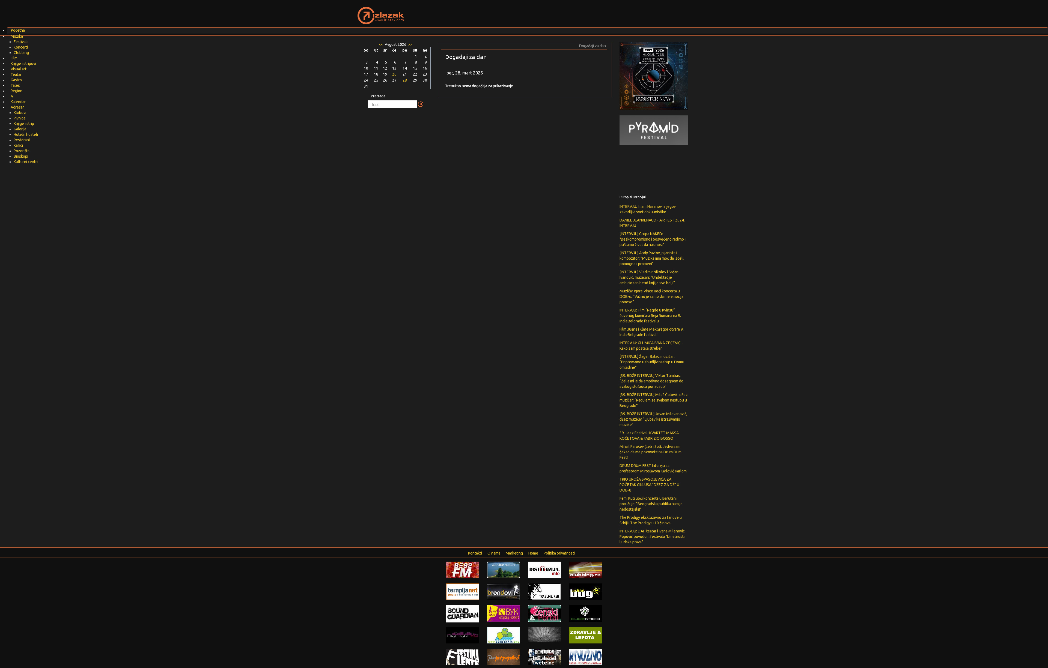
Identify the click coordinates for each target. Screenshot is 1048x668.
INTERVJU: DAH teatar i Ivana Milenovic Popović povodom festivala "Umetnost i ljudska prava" (652, 536)
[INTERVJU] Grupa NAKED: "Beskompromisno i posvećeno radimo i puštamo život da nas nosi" (653, 239)
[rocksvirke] (544, 634)
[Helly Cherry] (544, 657)
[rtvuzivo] (585, 657)
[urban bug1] (585, 591)
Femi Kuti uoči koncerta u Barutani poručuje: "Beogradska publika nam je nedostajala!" (651, 503)
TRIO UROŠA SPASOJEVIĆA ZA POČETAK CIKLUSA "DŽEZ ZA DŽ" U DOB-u (649, 484)
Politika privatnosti (559, 553)
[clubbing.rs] (585, 569)
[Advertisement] (588, 12)
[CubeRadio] (585, 613)
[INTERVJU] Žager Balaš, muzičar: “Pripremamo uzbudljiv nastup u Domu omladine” (652, 362)
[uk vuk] (503, 613)
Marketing (514, 553)
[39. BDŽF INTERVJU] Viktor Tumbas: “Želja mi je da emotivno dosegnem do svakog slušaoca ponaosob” (651, 381)
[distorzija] (544, 569)
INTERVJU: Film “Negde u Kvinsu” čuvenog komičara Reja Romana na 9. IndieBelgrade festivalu (650, 315)
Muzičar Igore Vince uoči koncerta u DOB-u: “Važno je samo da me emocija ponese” (651, 296)
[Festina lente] (462, 657)
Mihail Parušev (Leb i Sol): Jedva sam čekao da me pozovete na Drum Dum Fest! (650, 452)
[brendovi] (503, 591)
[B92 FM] (462, 569)
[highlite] (462, 635)
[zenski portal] (544, 613)
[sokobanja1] (503, 635)
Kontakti (475, 553)
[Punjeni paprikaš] (503, 657)
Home (533, 553)
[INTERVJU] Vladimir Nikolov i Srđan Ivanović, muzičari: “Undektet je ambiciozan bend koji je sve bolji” (649, 277)
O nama (493, 553)
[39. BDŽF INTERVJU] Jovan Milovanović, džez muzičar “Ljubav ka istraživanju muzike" (653, 419)
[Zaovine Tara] (503, 569)
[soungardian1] (462, 613)
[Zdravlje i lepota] (585, 635)
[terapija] (462, 591)
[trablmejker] (544, 591)
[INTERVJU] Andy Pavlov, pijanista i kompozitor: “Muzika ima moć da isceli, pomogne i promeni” (652, 258)
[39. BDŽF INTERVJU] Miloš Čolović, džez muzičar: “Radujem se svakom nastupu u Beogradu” (654, 400)
